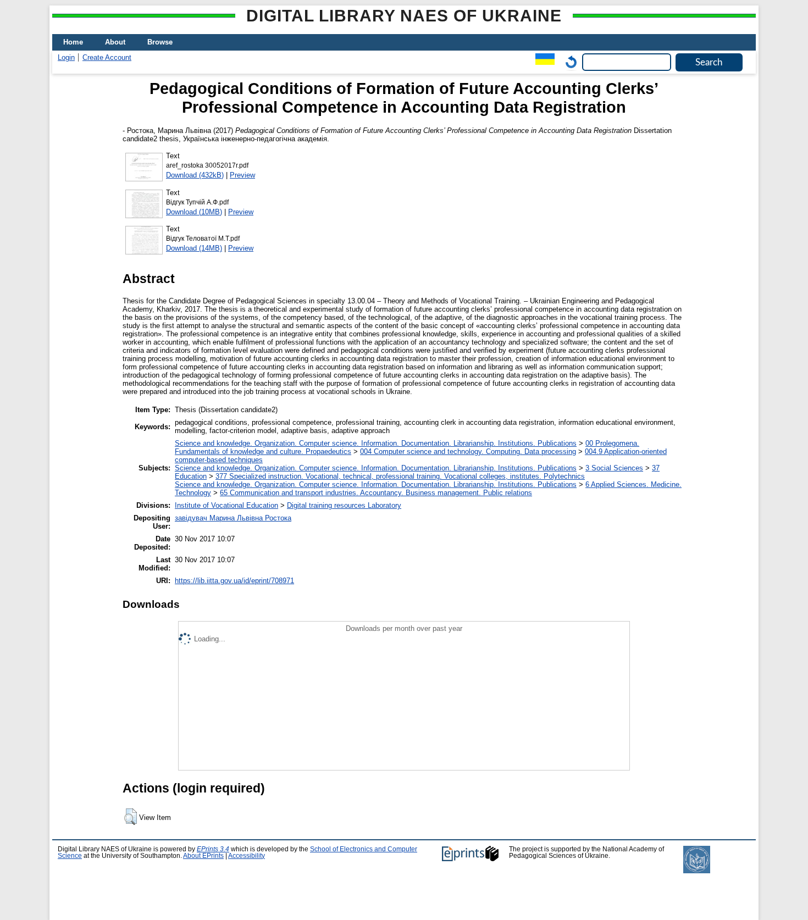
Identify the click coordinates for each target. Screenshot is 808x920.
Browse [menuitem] (160, 42)
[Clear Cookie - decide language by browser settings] (568, 62)
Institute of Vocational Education (226, 505)
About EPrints (203, 855)
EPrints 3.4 (213, 849)
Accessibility (246, 855)
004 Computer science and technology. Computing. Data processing (468, 451)
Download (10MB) (194, 212)
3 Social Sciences (614, 468)
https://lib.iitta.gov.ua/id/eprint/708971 (234, 581)
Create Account (106, 57)
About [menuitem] (115, 42)
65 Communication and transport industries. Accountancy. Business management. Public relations (376, 493)
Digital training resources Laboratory (344, 505)
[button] (130, 816)
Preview (242, 175)
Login (66, 57)
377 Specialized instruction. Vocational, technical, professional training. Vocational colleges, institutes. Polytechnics (400, 476)
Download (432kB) (195, 175)
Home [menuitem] (73, 42)
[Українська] (542, 62)
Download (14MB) (194, 248)
